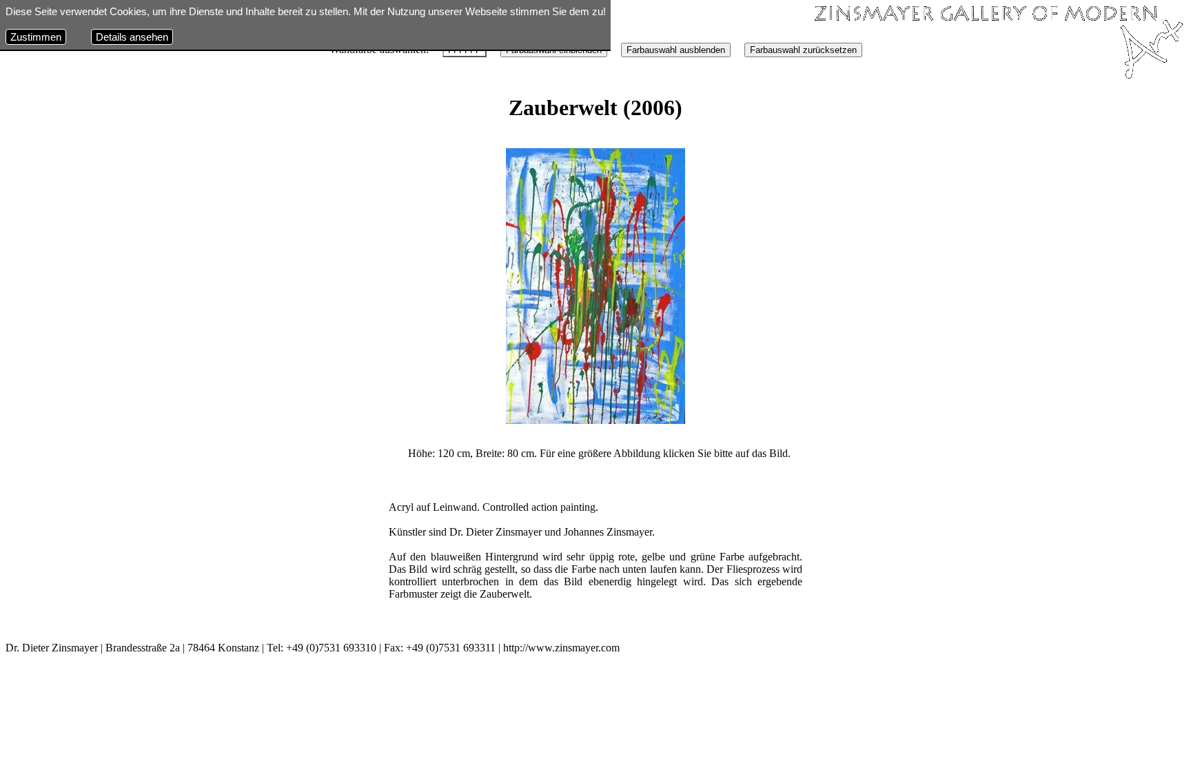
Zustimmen (35, 37)
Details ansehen (132, 37)
